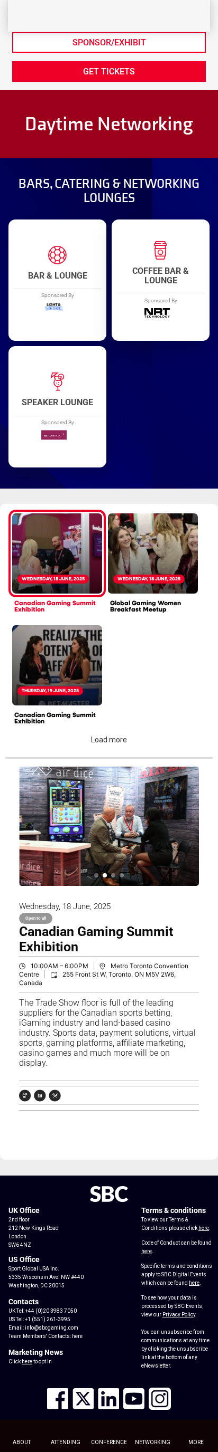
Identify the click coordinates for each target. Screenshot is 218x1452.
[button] (96, 875)
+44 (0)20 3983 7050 (51, 1311)
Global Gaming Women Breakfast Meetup (145, 606)
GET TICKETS (109, 71)
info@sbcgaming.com (51, 1328)
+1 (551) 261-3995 (47, 1319)
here (77, 1336)
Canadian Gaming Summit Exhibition (55, 606)
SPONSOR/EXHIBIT (109, 42)
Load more (109, 739)
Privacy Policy (178, 1314)
